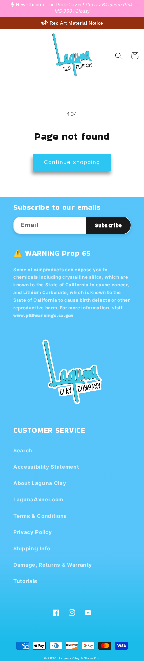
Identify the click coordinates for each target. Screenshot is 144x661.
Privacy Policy (32, 532)
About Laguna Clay (39, 483)
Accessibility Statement (46, 467)
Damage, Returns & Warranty (52, 565)
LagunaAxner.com (38, 499)
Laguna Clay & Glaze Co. (79, 658)
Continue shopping (72, 162)
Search (22, 450)
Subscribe (108, 225)
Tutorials (25, 581)
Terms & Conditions (40, 516)
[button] (9, 56)
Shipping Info (31, 548)
